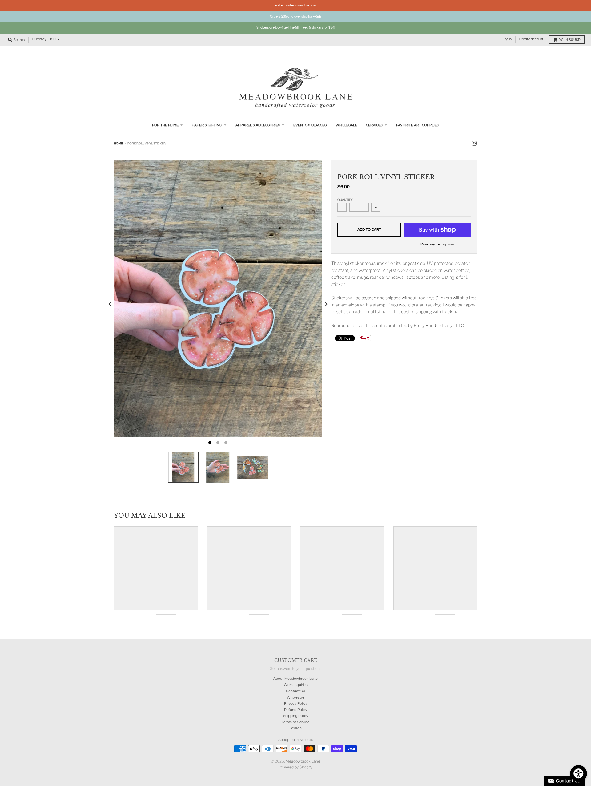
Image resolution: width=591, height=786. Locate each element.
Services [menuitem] (374, 125)
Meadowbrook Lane (303, 761)
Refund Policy (295, 710)
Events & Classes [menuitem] (310, 125)
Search (296, 728)
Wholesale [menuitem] (346, 125)
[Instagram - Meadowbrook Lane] (474, 143)
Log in (507, 39)
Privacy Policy (295, 704)
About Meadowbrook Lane (295, 679)
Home (118, 143)
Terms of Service (295, 722)
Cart (570, 40)
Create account (531, 39)
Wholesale (295, 697)
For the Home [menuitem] (165, 125)
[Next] (325, 304)
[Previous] (110, 304)
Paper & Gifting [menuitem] (207, 125)
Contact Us (295, 691)
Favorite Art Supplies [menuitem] (417, 125)
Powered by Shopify (295, 767)
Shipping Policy (295, 716)
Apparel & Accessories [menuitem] (257, 125)
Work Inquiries (296, 685)
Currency (39, 39)
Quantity (344, 199)
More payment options (437, 244)
